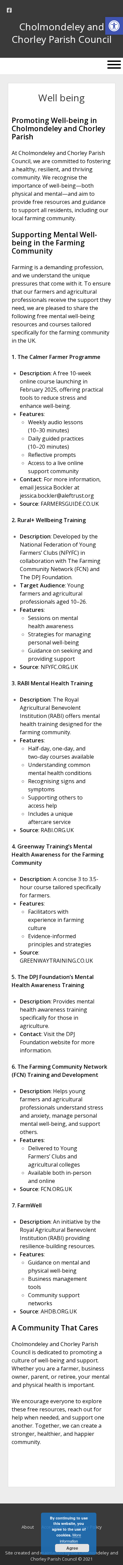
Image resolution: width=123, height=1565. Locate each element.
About (28, 1527)
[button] (114, 26)
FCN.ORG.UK (56, 1189)
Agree (72, 1548)
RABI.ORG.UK (57, 830)
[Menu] (114, 65)
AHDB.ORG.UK (59, 1311)
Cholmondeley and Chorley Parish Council (62, 33)
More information (70, 1538)
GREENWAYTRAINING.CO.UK (56, 960)
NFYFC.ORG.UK (59, 667)
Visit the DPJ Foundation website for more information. (57, 1042)
